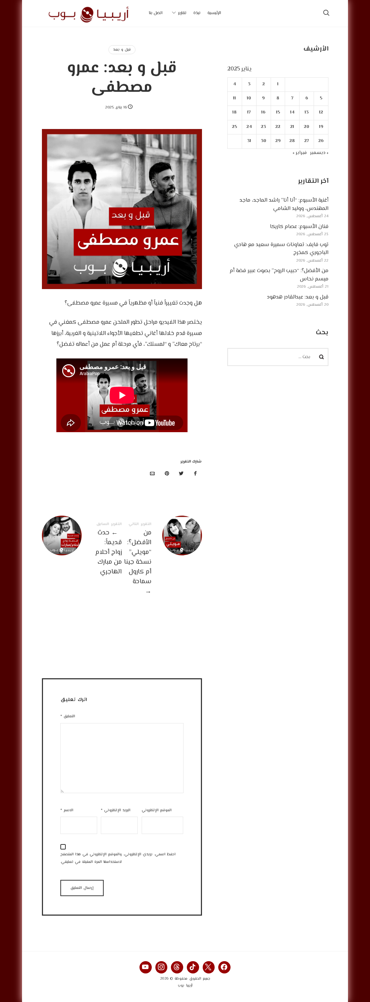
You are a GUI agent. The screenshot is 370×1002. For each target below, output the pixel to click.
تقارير (182, 13)
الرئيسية (214, 13)
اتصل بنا (156, 13)
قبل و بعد (122, 50)
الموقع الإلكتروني (157, 810)
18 (234, 112)
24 (248, 127)
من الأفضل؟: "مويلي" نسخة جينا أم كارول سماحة (162, 559)
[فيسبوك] (195, 474)
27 (306, 141)
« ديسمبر (319, 152)
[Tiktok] (193, 967)
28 (292, 141)
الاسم (66, 810)
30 (263, 141)
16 (263, 112)
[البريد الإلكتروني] (152, 474)
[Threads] (177, 967)
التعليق (67, 716)
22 (277, 127)
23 (263, 127)
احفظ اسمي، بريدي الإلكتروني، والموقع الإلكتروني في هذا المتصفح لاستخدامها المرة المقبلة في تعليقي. (118, 858)
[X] (209, 967)
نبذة (197, 13)
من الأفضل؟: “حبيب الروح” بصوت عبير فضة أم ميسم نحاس (279, 275)
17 (249, 112)
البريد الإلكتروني (115, 810)
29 (277, 141)
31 (249, 141)
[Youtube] (146, 967)
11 (234, 98)
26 (321, 141)
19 (321, 127)
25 (234, 127)
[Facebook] (224, 967)
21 (292, 127)
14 (292, 112)
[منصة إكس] (181, 474)
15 (278, 112)
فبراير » (300, 152)
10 (249, 98)
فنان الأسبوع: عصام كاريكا (299, 227)
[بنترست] (166, 474)
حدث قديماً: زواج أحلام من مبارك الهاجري (82, 549)
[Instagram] (161, 967)
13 (307, 112)
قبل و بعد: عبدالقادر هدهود (297, 297)
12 (321, 112)
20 (306, 127)
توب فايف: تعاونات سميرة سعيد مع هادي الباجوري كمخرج (281, 249)
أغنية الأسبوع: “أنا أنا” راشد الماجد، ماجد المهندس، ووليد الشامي (284, 204)
